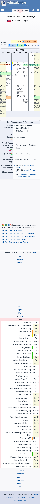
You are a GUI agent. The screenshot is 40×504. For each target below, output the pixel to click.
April (20, 310)
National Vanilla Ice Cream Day (20, 417)
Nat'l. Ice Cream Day (3, 87)
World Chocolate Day (25, 68)
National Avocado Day (23, 466)
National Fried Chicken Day (22, 344)
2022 (22, 50)
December (20, 484)
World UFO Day (26, 329)
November (20, 480)
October (20, 477)
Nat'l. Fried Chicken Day (19, 68)
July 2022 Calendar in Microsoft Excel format (18, 233)
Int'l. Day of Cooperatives (36, 57)
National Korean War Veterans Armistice (26, 176)
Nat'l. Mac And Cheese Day (25, 77)
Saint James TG (25, 438)
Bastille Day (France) (25, 73)
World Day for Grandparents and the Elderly (3, 108)
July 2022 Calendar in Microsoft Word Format (18, 236)
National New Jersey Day (22, 441)
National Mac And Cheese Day (20, 388)
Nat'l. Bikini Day (14, 65)
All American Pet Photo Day (8, 79)
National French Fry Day (23, 382)
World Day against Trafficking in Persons (17, 463)
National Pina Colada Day (22, 363)
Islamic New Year (36, 97)
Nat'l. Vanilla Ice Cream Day (37, 88)
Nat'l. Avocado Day (2, 114)
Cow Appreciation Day (14, 73)
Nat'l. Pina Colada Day (2, 76)
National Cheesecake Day (22, 460)
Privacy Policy (9, 498)
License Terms (20, 498)
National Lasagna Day (23, 451)
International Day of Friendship (20, 457)
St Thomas (2, 64)
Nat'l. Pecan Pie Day (14, 76)
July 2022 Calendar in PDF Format (14, 239)
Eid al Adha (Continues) (2, 73)
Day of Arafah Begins (31, 65)
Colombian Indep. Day (19, 87)
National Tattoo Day (24, 401)
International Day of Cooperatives (19, 325)
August (21, 470)
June (21, 316)
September (20, 474)
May (20, 313)
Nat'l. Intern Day (25, 97)
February (20, 262)
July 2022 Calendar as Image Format (15, 242)
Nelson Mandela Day (8, 87)
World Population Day (8, 83)
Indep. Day (8, 64)
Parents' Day (3, 105)
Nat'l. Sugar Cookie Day (37, 68)
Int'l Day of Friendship (37, 100)
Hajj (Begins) (26, 348)
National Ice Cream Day (23, 398)
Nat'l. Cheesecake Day (37, 103)
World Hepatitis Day (24, 448)
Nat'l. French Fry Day (19, 73)
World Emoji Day (25, 404)
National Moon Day (24, 414)
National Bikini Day (24, 338)
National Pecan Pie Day (23, 379)
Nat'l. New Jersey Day (20, 97)
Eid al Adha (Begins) (36, 65)
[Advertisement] (20, 31)
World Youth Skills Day (31, 73)
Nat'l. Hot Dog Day (19, 90)
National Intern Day (24, 444)
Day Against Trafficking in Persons (37, 106)
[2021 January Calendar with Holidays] (20, 486)
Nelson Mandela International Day (19, 407)
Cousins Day (27, 420)
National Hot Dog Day (23, 411)
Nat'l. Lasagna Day (31, 97)
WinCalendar (16, 2)
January (20, 259)
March (20, 306)
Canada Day (31, 55)
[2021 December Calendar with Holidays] (20, 256)
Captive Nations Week (25, 166)
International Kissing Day (22, 341)
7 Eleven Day (26, 366)
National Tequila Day (24, 426)
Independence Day (23, 335)
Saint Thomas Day (25, 332)
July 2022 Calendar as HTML (12, 230)
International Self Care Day (22, 423)
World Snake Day (25, 395)
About (36, 494)
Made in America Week (26, 171)
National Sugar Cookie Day (22, 360)
